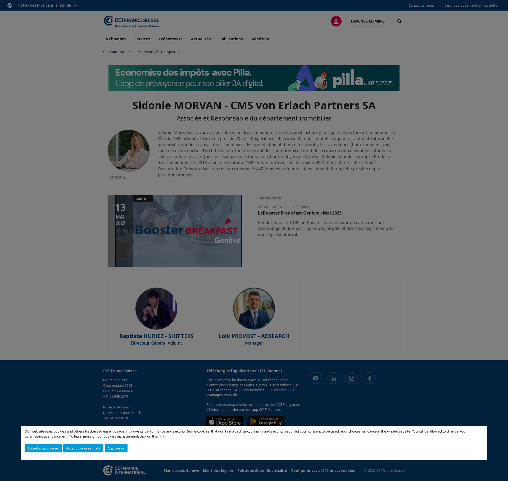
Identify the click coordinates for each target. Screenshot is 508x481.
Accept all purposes (43, 448)
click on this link (152, 436)
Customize (116, 448)
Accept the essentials (83, 448)
